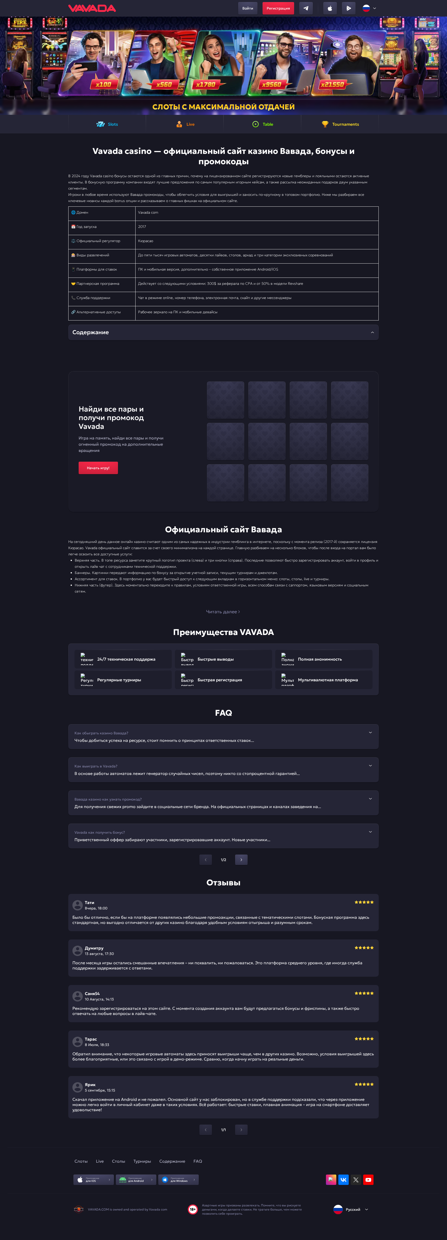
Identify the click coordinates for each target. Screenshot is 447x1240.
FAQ (197, 1161)
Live (100, 1161)
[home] (92, 8)
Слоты (81, 1161)
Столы (118, 1161)
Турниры (142, 1161)
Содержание (172, 1161)
